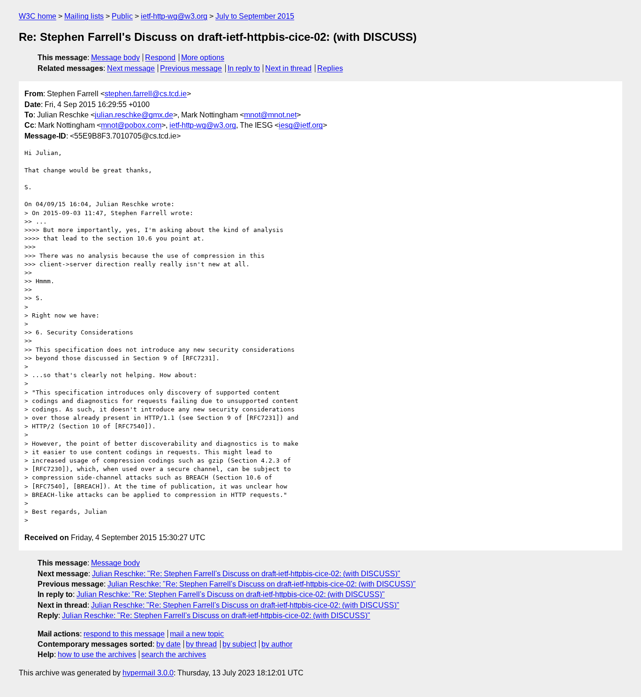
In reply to (244, 68)
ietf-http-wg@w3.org (174, 16)
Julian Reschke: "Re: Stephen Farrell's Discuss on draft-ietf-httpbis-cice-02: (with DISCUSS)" (246, 574)
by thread (201, 644)
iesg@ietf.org (301, 125)
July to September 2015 (254, 16)
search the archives (173, 654)
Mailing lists (84, 16)
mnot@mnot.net (270, 115)
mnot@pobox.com (131, 125)
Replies (330, 68)
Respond (160, 58)
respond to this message (124, 634)
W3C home (37, 16)
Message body (115, 58)
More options (202, 58)
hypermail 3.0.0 (148, 673)
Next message (131, 68)
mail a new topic (197, 634)
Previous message (191, 68)
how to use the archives (97, 654)
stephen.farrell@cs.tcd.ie (146, 94)
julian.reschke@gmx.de (134, 115)
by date (168, 644)
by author (276, 644)
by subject (239, 644)
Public (122, 16)
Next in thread (288, 68)
